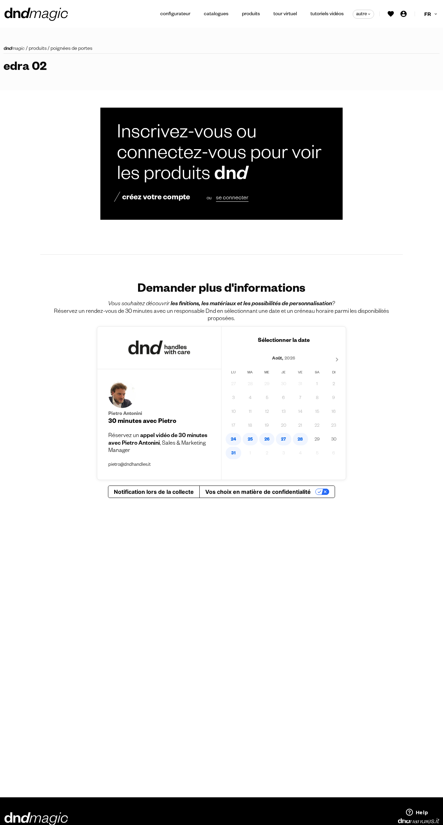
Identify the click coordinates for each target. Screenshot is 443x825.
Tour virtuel (285, 14)
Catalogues (216, 14)
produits (38, 49)
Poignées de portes (71, 49)
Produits (251, 14)
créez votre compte (156, 198)
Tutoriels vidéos (327, 14)
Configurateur (175, 14)
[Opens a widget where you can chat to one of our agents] (417, 813)
